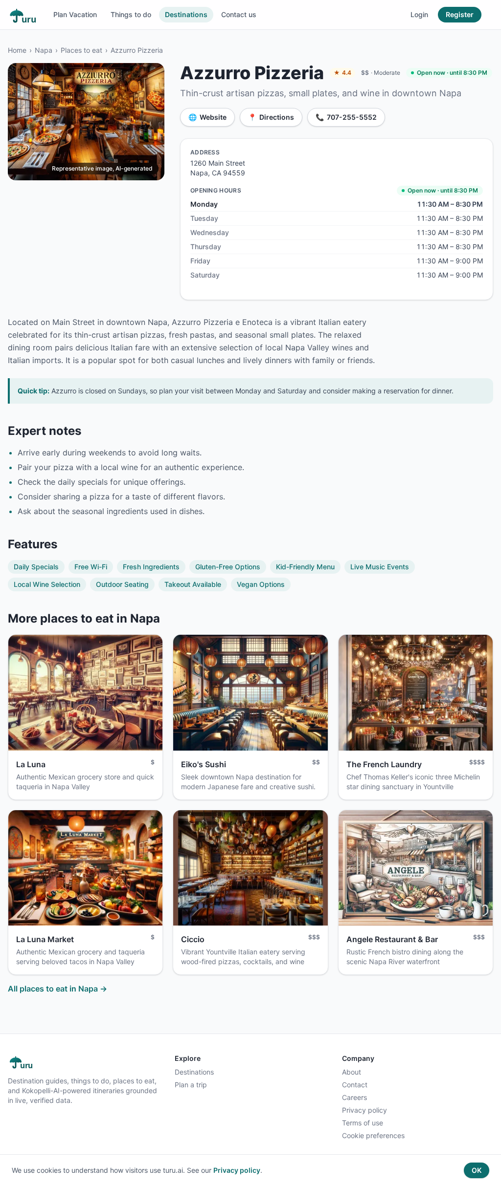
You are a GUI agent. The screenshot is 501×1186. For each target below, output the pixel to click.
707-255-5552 (346, 117)
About (351, 1072)
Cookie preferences (373, 1135)
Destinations (186, 14)
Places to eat (81, 50)
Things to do (131, 14)
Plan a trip (191, 1084)
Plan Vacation (75, 14)
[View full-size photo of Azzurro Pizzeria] (86, 121)
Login (419, 14)
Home (17, 50)
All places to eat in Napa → (57, 988)
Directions (271, 117)
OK (476, 1170)
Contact (354, 1084)
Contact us (238, 14)
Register (460, 14)
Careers (354, 1097)
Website (207, 117)
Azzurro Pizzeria (137, 50)
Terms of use (362, 1123)
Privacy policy (364, 1110)
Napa (43, 50)
